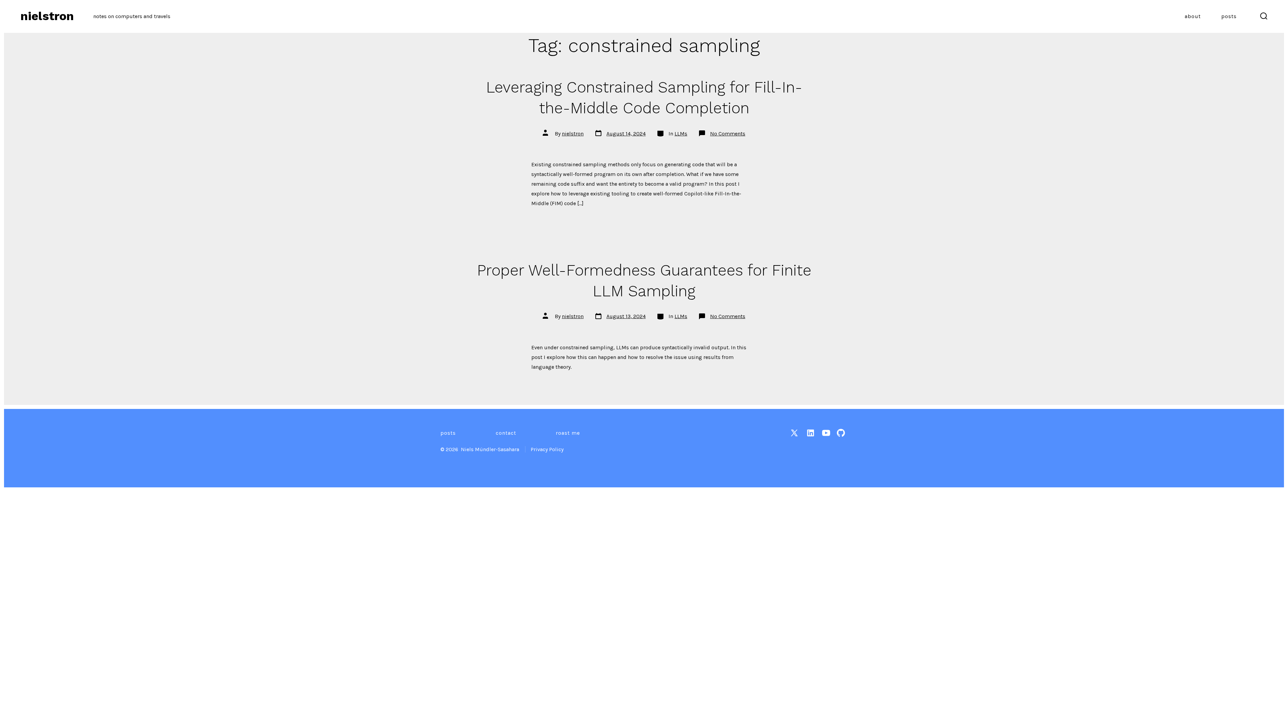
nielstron (573, 133)
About (1193, 16)
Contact (506, 433)
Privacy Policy (547, 449)
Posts (1229, 16)
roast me (568, 433)
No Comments (727, 133)
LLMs (681, 133)
